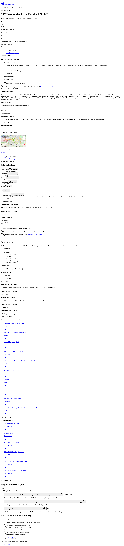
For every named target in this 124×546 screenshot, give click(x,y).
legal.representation (19, 195)
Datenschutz (9, 544)
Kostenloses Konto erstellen (47, 87)
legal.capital (13, 182)
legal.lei (7, 190)
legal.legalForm (13, 173)
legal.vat (9, 186)
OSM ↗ (3, 153)
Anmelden (3, 4)
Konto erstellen (10, 4)
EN (3, 3)
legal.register (14, 169)
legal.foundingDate (13, 178)
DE (2, 3)
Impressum (3, 544)
